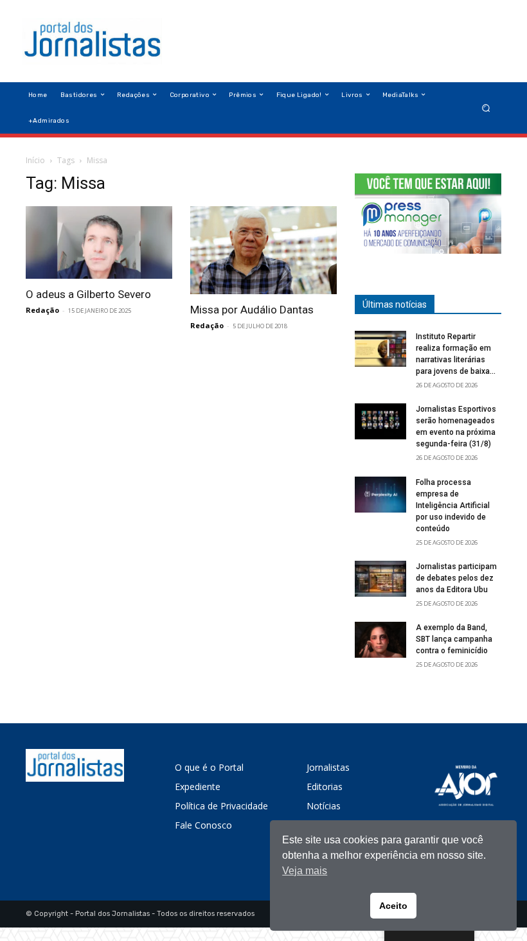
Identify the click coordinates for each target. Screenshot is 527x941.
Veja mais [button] (304, 870)
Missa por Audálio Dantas (252, 309)
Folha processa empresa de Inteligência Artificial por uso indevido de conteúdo (453, 505)
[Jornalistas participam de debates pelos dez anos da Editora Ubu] (380, 579)
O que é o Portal (209, 767)
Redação (42, 310)
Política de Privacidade (221, 806)
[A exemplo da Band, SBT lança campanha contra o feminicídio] (380, 640)
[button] (486, 107)
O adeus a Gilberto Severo (88, 294)
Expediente (197, 786)
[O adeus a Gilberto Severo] (99, 242)
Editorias (325, 786)
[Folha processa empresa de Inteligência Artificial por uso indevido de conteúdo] (380, 495)
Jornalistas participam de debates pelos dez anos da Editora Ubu (456, 578)
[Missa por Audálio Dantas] (263, 250)
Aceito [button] (393, 906)
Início (35, 160)
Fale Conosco (203, 825)
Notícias (324, 806)
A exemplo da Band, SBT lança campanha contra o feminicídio (454, 639)
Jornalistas (328, 767)
